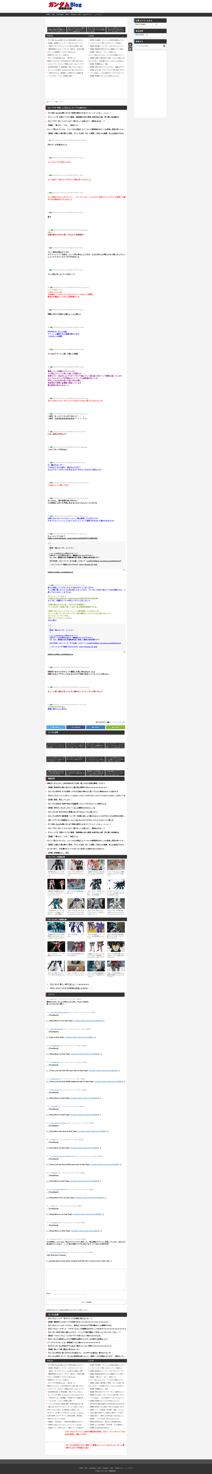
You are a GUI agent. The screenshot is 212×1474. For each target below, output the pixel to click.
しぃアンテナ (98, 14)
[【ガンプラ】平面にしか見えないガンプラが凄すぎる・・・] (95, 727)
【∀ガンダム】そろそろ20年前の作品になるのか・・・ (71, 988)
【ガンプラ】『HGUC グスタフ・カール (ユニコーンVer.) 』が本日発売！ (96, 893)
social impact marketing (59, 1189)
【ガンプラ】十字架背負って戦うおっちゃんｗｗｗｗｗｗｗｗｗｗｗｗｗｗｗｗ (115, 912)
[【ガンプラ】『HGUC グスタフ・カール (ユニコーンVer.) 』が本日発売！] (96, 884)
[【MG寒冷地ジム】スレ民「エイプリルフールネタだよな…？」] (56, 864)
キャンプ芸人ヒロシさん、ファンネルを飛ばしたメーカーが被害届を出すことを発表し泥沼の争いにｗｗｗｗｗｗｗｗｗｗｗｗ (87, 129)
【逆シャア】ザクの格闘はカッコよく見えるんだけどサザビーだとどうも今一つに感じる (80, 820)
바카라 (53, 1139)
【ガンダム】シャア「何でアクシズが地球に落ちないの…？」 (70, 1318)
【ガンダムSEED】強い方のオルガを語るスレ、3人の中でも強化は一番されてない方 (79, 1353)
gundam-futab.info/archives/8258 (87, 1021)
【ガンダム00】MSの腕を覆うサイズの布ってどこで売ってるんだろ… (115, 936)
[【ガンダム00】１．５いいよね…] (76, 927)
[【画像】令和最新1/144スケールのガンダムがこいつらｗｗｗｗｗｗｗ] (56, 884)
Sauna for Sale (55, 1090)
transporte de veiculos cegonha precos (63, 1156)
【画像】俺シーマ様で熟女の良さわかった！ (63, 1349)
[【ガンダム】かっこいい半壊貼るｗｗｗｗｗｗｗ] (56, 946)
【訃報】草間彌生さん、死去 (58, 853)
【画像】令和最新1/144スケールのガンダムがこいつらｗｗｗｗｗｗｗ (56, 893)
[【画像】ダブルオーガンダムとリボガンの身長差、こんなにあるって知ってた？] (96, 946)
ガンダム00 (120, 722)
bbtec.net (84, 230)
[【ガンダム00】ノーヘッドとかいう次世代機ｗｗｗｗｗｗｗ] (96, 927)
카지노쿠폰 (54, 1106)
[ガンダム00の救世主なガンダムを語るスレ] (76, 946)
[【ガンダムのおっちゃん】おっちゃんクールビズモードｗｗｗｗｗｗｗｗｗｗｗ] (76, 903)
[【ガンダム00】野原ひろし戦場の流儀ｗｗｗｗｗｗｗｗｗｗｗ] (116, 966)
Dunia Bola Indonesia (57, 1029)
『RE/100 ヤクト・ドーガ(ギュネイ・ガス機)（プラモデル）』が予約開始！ (55, 912)
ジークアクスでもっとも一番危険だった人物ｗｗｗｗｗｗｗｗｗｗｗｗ (73, 1342)
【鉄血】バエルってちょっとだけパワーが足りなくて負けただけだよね (73, 1336)
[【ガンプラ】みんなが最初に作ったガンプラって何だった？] (116, 864)
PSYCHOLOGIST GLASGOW (59, 1012)
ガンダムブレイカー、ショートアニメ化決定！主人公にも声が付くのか (115, 893)
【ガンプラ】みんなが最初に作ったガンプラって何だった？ (115, 873)
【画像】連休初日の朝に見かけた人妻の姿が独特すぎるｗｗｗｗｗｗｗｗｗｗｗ (77, 787)
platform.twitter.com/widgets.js (60, 572)
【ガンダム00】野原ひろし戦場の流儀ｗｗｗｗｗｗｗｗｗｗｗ (115, 975)
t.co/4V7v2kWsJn (93, 561)
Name (48, 1293)
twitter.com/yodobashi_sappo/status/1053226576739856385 (72, 538)
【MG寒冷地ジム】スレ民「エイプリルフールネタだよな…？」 (56, 873)
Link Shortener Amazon (59, 1252)
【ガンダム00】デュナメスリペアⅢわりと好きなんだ (56, 974)
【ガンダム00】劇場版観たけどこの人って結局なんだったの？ (96, 975)
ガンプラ (112, 722)
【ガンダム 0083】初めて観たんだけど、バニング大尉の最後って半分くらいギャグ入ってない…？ (84, 1332)
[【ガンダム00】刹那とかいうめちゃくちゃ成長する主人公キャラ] (116, 946)
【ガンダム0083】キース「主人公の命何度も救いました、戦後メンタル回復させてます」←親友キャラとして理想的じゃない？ (87, 1356)
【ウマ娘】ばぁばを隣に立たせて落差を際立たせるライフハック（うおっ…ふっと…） (79, 113)
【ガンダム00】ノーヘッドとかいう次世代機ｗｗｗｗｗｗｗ (96, 936)
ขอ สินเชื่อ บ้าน (55, 1045)
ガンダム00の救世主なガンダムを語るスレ (76, 954)
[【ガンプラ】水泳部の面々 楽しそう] (76, 884)
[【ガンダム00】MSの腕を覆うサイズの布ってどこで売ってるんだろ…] (116, 927)
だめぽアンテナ (87, 14)
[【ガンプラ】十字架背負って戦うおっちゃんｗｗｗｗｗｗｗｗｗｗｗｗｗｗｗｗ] (116, 903)
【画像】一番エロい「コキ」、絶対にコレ (63, 125)
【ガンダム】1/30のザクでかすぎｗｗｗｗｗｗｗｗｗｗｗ (76, 873)
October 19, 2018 (91, 564)
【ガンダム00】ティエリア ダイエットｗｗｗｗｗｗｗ (76, 974)
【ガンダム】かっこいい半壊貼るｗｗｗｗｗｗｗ (56, 954)
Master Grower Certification (59, 1123)
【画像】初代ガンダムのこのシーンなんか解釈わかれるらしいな (71, 808)
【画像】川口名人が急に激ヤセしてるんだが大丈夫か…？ (95, 873)
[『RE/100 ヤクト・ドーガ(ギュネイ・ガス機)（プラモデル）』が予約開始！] (56, 903)
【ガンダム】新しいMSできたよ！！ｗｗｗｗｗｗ (69, 984)
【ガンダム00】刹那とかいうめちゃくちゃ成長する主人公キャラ (115, 955)
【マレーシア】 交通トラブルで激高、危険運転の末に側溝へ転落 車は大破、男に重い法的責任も (83, 117)
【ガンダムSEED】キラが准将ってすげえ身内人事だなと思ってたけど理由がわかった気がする (82, 791)
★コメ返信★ (77, 999)
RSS (53, 14)
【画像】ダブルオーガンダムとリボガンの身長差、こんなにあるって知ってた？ (95, 955)
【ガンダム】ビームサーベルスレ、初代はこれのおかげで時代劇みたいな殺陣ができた (79, 1325)
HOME (48, 14)
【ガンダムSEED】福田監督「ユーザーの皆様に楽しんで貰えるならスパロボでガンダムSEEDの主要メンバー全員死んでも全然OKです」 (87, 816)
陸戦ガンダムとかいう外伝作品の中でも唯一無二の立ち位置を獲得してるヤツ (76, 783)
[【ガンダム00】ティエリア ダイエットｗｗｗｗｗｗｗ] (76, 966)
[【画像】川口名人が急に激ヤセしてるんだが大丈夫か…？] (96, 864)
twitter (67, 14)
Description (60, 14)
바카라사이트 (54, 1079)
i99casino (54, 1172)
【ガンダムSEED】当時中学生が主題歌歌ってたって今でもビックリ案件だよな (76, 804)
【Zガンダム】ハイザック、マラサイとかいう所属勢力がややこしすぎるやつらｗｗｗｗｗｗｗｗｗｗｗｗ (86, 1329)
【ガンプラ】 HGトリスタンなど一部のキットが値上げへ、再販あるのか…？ (76, 121)
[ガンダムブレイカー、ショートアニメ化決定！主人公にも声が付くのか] (116, 884)
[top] (130, 45)
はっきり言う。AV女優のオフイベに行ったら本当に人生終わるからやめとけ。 (76, 849)
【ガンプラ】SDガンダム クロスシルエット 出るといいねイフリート (96, 912)
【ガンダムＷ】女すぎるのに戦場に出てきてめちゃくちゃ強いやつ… (73, 812)
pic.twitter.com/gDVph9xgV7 (110, 561)
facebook (73, 14)
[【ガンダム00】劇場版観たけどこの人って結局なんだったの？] (96, 966)
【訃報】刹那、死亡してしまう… (59, 800)
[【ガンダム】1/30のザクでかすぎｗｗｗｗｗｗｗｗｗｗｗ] (76, 864)
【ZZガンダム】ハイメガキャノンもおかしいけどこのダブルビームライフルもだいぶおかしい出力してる (86, 795)
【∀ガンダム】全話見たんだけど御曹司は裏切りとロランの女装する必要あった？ (77, 1339)
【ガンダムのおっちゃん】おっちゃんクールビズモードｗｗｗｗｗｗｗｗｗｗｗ (76, 912)
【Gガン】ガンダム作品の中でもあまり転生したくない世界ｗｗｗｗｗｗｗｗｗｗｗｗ (79, 1346)
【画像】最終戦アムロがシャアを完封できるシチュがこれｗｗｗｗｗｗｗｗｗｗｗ (78, 1322)
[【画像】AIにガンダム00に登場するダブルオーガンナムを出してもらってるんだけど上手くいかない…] (56, 927)
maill (79, 14)
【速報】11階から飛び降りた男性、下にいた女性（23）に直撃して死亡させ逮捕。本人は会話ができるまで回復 (87, 133)
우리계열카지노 (55, 1062)
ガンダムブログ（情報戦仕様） (108, 1471)
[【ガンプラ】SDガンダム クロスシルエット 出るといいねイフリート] (96, 903)
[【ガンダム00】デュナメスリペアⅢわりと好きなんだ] (56, 966)
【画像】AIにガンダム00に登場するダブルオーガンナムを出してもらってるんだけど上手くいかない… (56, 937)
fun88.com (55, 1222)
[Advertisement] (150, 84)
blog (53, 1206)
